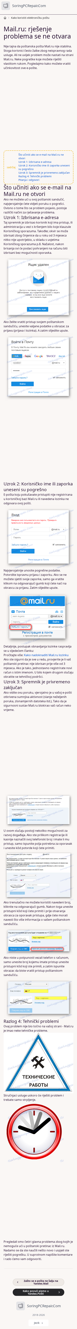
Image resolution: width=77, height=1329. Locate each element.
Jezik (36, 1322)
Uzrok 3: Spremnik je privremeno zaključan (44, 172)
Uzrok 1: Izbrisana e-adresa (34, 162)
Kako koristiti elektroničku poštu (30, 17)
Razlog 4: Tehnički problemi (35, 176)
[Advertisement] (38, 110)
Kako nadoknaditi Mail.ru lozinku (46, 655)
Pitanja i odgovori (28, 180)
